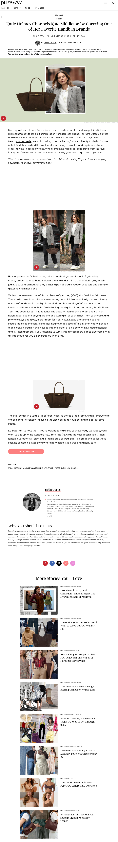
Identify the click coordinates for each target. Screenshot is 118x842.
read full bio (49, 516)
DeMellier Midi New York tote (70, 138)
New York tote (53, 435)
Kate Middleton (43, 152)
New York (59, 15)
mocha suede (23, 141)
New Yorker (38, 130)
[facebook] (52, 563)
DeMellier (81, 411)
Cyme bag (64, 295)
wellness (39, 8)
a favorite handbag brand (80, 145)
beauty (17, 8)
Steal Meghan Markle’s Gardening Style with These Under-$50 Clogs (43, 468)
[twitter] (59, 563)
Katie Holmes (52, 130)
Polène (54, 295)
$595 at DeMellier (26, 451)
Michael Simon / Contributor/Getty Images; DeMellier (101, 122)
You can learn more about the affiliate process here (30, 54)
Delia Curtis (50, 43)
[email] (72, 563)
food (28, 8)
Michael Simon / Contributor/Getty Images (70, 272)
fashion (5, 8)
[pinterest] (3, 118)
